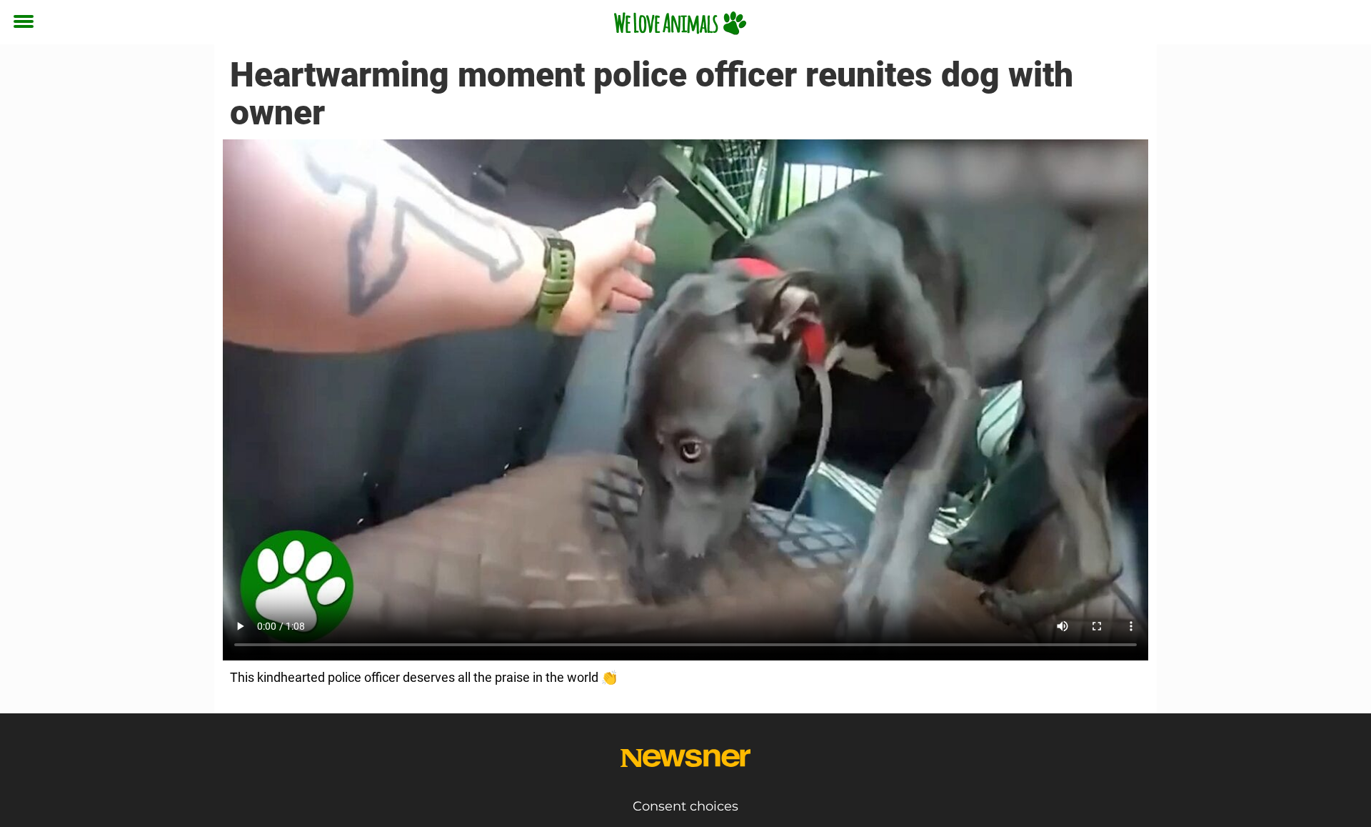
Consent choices (685, 806)
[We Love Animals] (680, 23)
